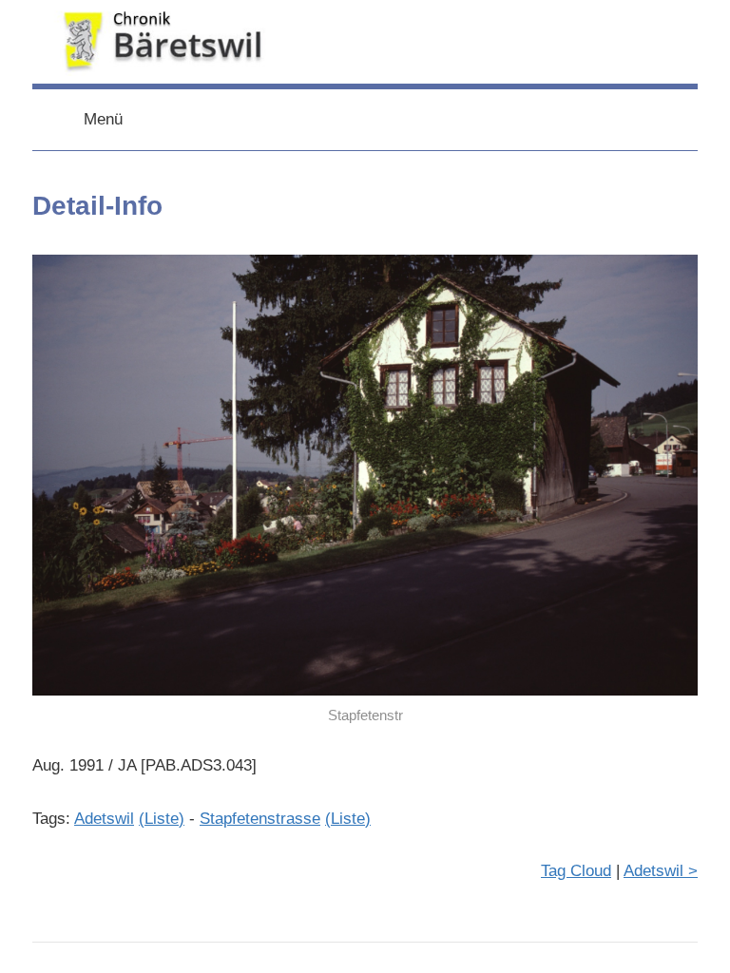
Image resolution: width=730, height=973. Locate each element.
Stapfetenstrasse (260, 819)
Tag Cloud (576, 871)
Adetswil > (661, 871)
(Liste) (161, 819)
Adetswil (104, 819)
